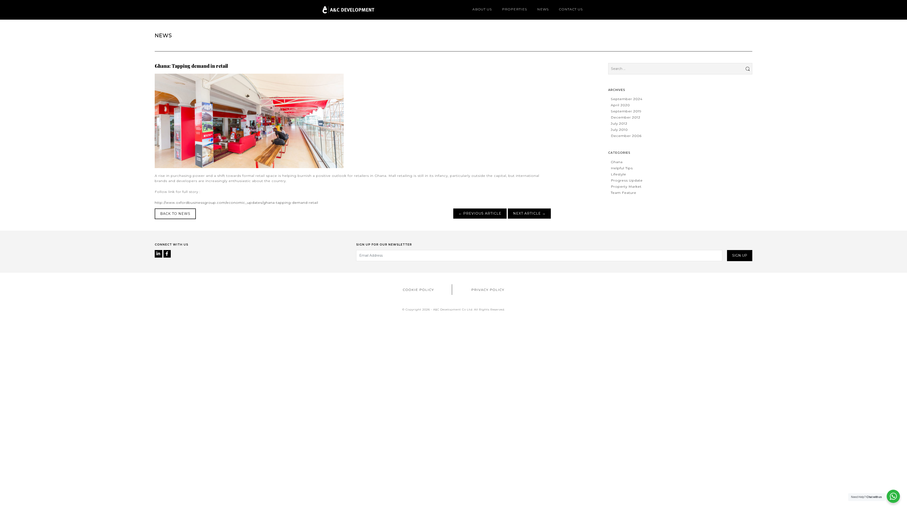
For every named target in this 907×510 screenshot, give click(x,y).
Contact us (571, 9)
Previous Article (479, 213)
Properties (514, 9)
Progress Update (627, 180)
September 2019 (626, 111)
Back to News (175, 214)
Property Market (626, 186)
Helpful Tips (622, 168)
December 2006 (626, 136)
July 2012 (619, 123)
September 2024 (626, 99)
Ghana (617, 162)
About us (482, 9)
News (543, 9)
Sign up (739, 255)
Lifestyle (618, 174)
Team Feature (623, 193)
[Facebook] (167, 254)
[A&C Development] (348, 10)
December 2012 (625, 117)
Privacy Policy (487, 290)
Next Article (529, 213)
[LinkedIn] (159, 254)
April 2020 (620, 105)
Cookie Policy (418, 290)
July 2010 (619, 130)
